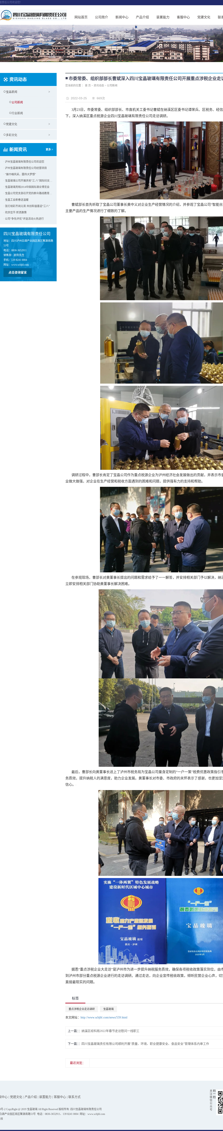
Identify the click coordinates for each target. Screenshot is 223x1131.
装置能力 (162, 17)
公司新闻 (17, 102)
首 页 (88, 85)
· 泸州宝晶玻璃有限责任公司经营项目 (25, 168)
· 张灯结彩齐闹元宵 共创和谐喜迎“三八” (26, 206)
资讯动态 (99, 85)
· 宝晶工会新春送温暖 (16, 199)
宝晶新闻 (11, 91)
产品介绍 (142, 17)
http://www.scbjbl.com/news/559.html (104, 1017)
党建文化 (203, 17)
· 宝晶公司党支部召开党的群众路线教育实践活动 (28, 193)
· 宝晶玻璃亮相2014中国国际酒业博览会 (26, 187)
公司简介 (101, 17)
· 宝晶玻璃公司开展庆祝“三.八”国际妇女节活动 (28, 180)
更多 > (49, 149)
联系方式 (74, 1097)
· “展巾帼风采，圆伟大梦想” (19, 174)
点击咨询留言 (17, 272)
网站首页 (81, 17)
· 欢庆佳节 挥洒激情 (15, 212)
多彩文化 (11, 135)
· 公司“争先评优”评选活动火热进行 (23, 218)
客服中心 (183, 17)
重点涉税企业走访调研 (82, 1009)
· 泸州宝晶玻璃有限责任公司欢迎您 (23, 161)
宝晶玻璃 (108, 1009)
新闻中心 (121, 17)
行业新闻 (17, 113)
